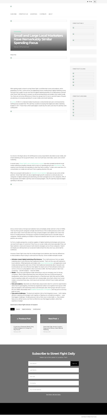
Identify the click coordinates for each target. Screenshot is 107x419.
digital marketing (26, 309)
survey (13, 102)
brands (18, 309)
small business (36, 309)
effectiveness (58, 165)
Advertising (33, 14)
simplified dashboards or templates (41, 289)
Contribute (43, 14)
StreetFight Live (23, 14)
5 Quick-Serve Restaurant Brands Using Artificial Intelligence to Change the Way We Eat (24, 328)
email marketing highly (46, 263)
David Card (26, 47)
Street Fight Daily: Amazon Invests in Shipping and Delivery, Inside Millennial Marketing (53, 328)
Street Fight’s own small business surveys (32, 163)
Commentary (17, 31)
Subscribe (13, 14)
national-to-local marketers (39, 173)
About (50, 14)
